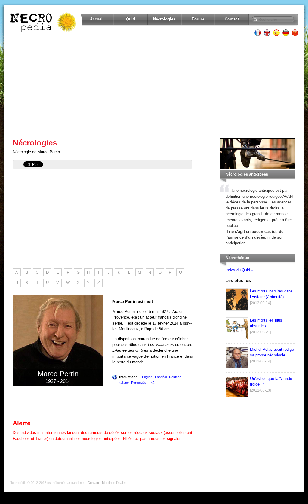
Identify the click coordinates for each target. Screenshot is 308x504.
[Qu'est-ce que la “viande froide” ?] (237, 397)
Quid (130, 19)
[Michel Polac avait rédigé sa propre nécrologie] (237, 367)
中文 (152, 382)
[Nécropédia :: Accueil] (44, 22)
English (147, 377)
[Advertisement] (154, 87)
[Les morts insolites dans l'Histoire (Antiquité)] (237, 309)
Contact (232, 19)
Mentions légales (114, 482)
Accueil (97, 19)
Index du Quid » (239, 270)
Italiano (124, 382)
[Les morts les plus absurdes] (237, 338)
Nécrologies (164, 19)
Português (138, 382)
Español (161, 377)
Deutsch (175, 377)
